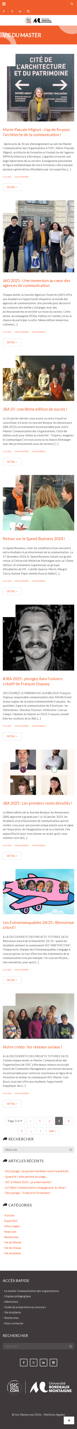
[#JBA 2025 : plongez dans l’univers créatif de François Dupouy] (38, 638)
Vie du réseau (39, 332)
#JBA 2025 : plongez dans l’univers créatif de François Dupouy (33, 681)
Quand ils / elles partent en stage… (26, 1176)
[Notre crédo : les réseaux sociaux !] (38, 1016)
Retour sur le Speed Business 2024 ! (34, 538)
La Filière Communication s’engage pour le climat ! (36, 1187)
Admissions (11, 1301)
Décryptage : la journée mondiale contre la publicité (37, 1171)
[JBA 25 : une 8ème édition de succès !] (38, 378)
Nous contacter (14, 1323)
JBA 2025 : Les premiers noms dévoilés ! (37, 803)
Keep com (10, 1231)
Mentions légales (54, 1414)
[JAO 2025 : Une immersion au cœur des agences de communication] (38, 236)
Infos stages (12, 1226)
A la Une (7, 177)
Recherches (11, 1236)
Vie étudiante (12, 1253)
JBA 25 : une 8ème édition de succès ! (35, 409)
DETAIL (11, 187)
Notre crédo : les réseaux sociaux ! (32, 1046)
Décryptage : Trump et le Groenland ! (28, 1192)
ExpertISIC (11, 1220)
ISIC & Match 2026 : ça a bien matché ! (28, 1182)
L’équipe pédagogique (17, 1296)
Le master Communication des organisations (31, 1290)
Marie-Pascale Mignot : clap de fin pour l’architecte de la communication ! (36, 132)
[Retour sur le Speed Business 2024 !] (38, 502)
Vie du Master (22, 177)
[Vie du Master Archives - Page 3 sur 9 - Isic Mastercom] (38, 20)
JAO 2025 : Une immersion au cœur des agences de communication (36, 283)
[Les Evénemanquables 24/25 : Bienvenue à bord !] (38, 891)
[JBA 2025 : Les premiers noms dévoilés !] (38, 772)
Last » (52, 1131)
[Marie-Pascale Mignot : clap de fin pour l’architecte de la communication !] (38, 87)
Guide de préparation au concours (25, 1307)
